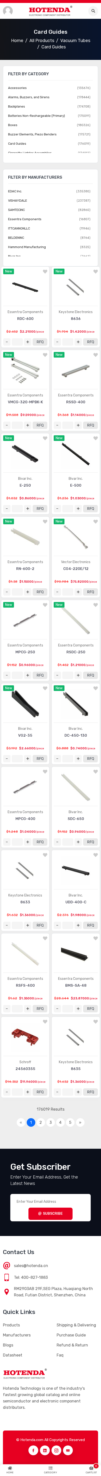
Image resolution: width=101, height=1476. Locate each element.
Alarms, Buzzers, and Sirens (29, 97)
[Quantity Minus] (7, 342)
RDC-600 (25, 319)
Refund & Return (72, 1345)
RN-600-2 (25, 569)
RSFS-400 (25, 985)
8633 (25, 902)
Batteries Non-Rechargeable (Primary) (36, 116)
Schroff (25, 1062)
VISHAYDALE (17, 200)
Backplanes (16, 106)
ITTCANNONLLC (19, 228)
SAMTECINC (16, 210)
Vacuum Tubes (75, 40)
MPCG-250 (25, 652)
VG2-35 (25, 735)
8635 (76, 1069)
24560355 (25, 1069)
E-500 (75, 485)
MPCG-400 (25, 819)
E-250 (25, 485)
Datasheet (12, 1355)
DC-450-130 (75, 735)
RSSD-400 (75, 402)
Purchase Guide (71, 1335)
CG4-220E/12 (75, 569)
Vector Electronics (75, 562)
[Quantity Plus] (27, 342)
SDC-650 (76, 819)
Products (11, 1325)
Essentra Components (25, 312)
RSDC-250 (75, 652)
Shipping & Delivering (76, 1325)
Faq (60, 1355)
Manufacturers (17, 1335)
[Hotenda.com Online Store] (50, 10)
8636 (76, 319)
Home (17, 40)
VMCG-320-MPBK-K (25, 402)
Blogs (8, 1345)
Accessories (17, 88)
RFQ (40, 342)
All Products (41, 40)
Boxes (12, 125)
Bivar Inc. (25, 479)
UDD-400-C (75, 902)
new (8, 271)
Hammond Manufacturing (27, 247)
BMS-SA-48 (76, 985)
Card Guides (53, 47)
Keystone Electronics (76, 312)
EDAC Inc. (15, 191)
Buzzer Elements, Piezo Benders (32, 134)
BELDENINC (16, 238)
